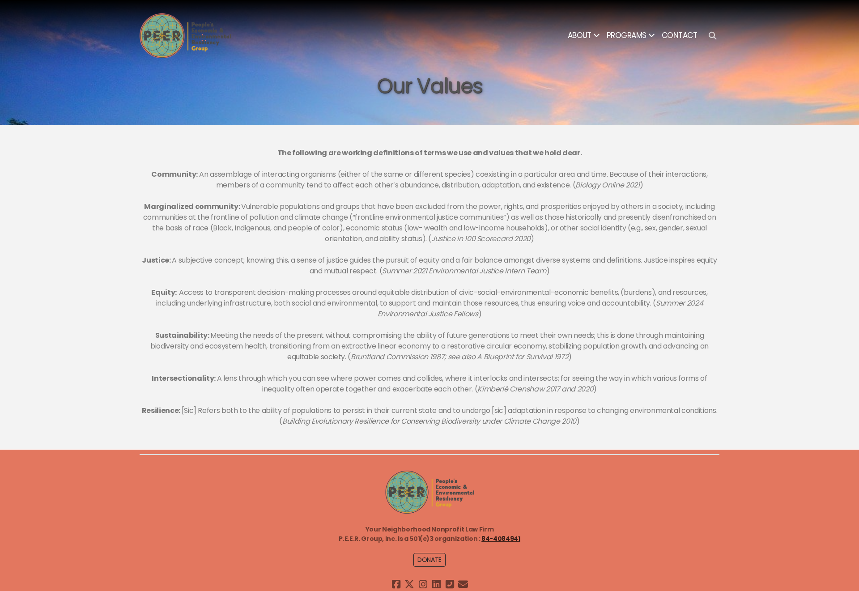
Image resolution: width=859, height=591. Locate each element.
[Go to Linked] (436, 584)
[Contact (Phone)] (449, 584)
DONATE (429, 559)
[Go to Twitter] (409, 584)
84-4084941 (500, 538)
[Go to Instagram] (423, 584)
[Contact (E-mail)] (463, 584)
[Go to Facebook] (396, 584)
